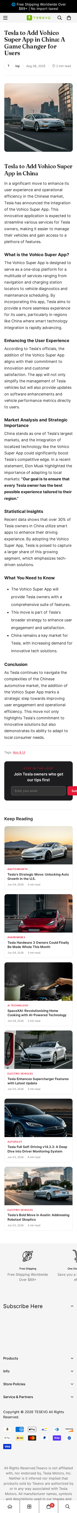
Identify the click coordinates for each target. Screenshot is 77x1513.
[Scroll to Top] (69, 1490)
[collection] (29, 1506)
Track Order (12, 1420)
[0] (69, 18)
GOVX (8, 1405)
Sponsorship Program (20, 1441)
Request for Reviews (19, 1434)
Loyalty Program (16, 1427)
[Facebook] (8, 1344)
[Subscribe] (69, 1333)
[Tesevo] (38, 18)
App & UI (19, 752)
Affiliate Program (17, 1412)
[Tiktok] (47, 1344)
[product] (9, 1506)
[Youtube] (34, 1344)
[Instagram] (21, 1344)
